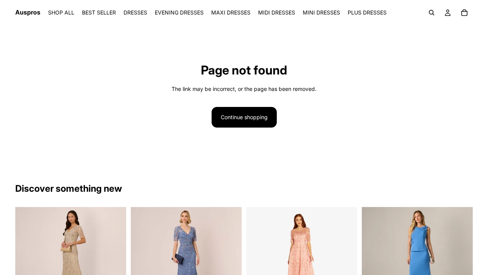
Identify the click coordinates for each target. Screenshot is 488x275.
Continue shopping (244, 117)
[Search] (431, 12)
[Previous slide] (26, 258)
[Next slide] (114, 258)
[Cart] (464, 12)
